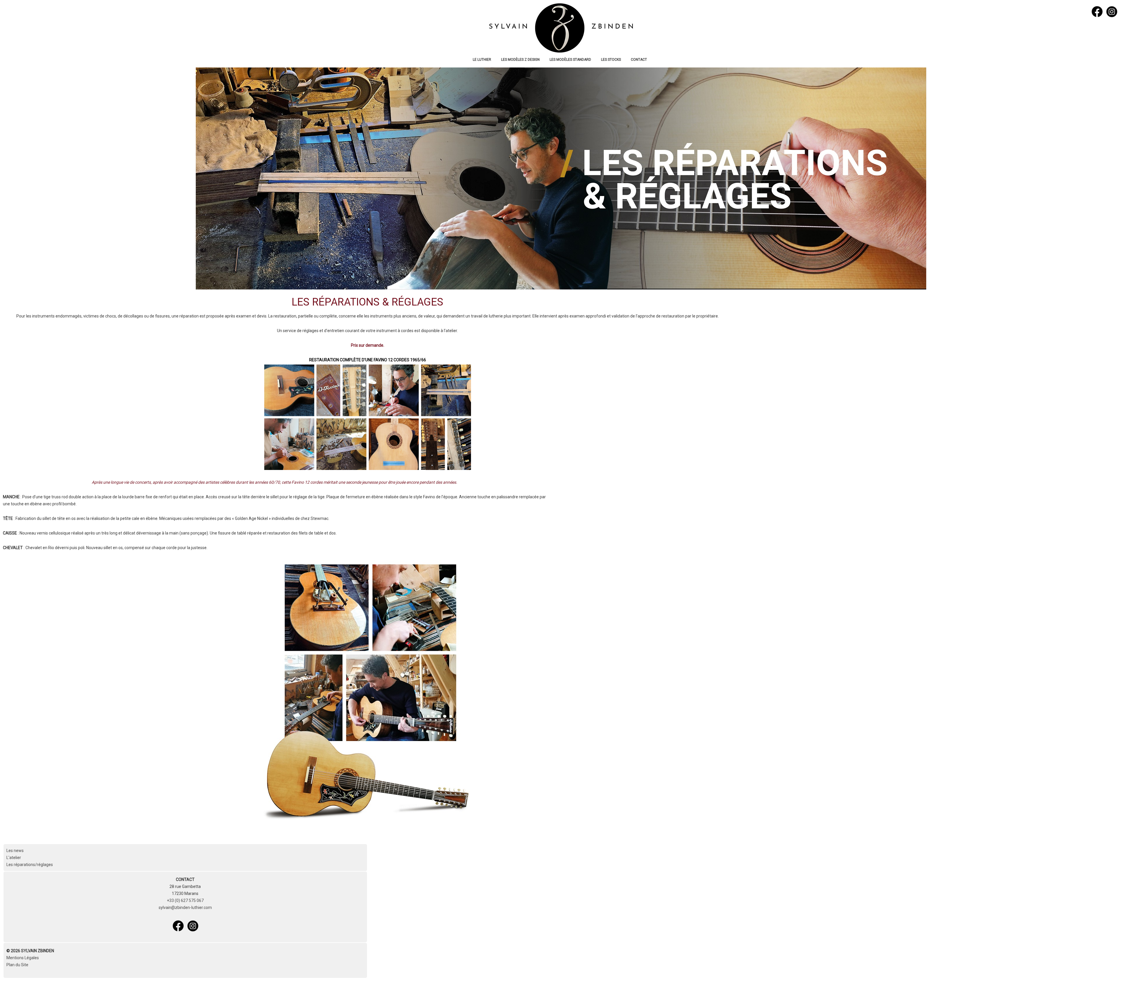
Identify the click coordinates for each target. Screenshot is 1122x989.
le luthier (482, 60)
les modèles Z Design (520, 60)
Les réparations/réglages (29, 864)
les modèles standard (570, 60)
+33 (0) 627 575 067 (185, 900)
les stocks (611, 60)
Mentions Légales (22, 957)
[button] (1109, 976)
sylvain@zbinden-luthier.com (185, 907)
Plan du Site (17, 964)
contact (639, 60)
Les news (15, 850)
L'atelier (13, 857)
